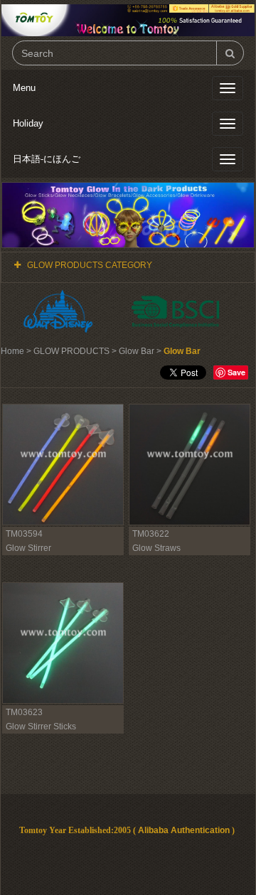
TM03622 (150, 534)
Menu (24, 87)
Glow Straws (156, 548)
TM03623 (24, 712)
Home (12, 351)
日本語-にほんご (46, 159)
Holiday (28, 123)
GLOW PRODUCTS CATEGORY (89, 265)
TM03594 (24, 534)
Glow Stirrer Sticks (41, 726)
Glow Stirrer (28, 548)
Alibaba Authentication (184, 830)
